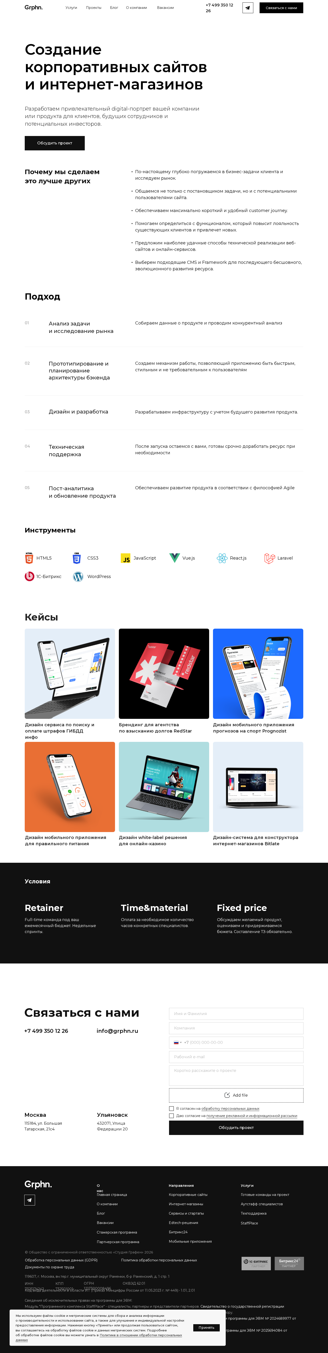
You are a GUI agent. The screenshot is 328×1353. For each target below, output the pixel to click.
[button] (281, 7)
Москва (35, 1115)
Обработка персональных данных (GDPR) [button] (61, 1260)
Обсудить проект (236, 1127)
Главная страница (112, 1195)
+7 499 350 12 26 (46, 1031)
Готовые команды (256, 1195)
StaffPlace (249, 1223)
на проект (280, 1195)
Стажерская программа (117, 1232)
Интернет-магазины (186, 1204)
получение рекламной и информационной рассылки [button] (252, 1116)
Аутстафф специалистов (262, 1204)
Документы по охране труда (49, 1267)
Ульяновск (112, 1115)
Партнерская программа (118, 1242)
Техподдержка (254, 1213)
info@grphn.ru (117, 1031)
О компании (107, 1204)
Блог (101, 1213)
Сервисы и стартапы (186, 1213)
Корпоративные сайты (188, 1195)
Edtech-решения (183, 1223)
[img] (70, 674)
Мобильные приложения (190, 1241)
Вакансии (105, 1223)
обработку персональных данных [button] (230, 1108)
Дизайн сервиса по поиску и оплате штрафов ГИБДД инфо (59, 731)
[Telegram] (29, 1200)
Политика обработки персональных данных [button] (159, 1260)
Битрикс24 (178, 1232)
